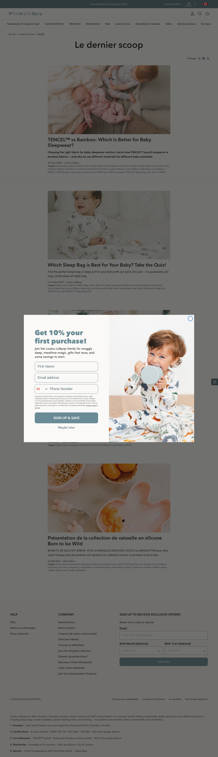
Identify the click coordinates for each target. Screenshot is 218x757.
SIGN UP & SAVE (66, 418)
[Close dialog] (190, 318)
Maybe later (66, 427)
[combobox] (41, 389)
